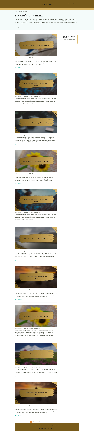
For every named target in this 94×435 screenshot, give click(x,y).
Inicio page (33, 425)
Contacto (60, 425)
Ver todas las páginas (20, 4)
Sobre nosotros (50, 9)
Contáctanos (43, 9)
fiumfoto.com (47, 4)
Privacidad (41, 425)
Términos (54, 425)
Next (39, 421)
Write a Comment (37, 57)
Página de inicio (73, 4)
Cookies (47, 425)
